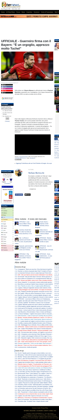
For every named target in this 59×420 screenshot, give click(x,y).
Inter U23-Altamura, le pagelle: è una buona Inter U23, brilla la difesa (36, 360)
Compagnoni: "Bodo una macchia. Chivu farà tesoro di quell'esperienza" (37, 269)
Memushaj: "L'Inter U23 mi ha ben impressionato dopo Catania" (35, 355)
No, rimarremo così (7, 116)
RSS (55, 410)
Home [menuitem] (3, 12)
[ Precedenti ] (7, 183)
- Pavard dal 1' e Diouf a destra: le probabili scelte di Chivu (35, 392)
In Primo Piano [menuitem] (10, 12)
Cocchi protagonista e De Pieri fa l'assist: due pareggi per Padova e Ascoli (38, 366)
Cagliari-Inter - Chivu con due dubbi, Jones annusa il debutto (37, 343)
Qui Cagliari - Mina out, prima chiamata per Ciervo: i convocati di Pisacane (38, 293)
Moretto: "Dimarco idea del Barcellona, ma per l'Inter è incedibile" (35, 356)
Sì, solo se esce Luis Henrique (7, 113)
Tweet (28, 194)
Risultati (7, 121)
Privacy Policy (44, 408)
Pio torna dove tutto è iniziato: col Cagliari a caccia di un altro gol (37, 332)
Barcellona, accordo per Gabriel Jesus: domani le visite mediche (35, 284)
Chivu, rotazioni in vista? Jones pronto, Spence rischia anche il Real (37, 319)
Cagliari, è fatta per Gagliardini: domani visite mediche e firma (34, 287)
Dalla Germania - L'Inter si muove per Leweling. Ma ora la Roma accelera (38, 315)
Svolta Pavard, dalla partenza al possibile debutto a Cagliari (36, 339)
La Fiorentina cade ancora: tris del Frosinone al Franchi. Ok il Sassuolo (37, 388)
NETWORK (26, 410)
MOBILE (51, 410)
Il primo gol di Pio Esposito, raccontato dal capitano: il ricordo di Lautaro (37, 308)
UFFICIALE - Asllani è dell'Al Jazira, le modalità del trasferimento (35, 326)
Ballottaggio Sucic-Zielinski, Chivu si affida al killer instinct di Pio (37, 325)
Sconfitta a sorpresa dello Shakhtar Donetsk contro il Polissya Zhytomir (37, 323)
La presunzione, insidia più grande (27, 347)
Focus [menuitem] (18, 12)
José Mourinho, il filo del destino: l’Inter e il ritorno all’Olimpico (34, 312)
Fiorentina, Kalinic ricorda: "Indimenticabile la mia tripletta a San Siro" (37, 384)
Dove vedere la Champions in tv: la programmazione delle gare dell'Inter (37, 278)
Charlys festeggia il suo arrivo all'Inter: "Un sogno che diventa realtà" (36, 289)
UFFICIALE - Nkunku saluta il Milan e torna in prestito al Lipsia (46, 239)
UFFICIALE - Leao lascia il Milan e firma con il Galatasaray (25, 223)
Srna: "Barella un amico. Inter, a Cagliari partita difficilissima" (34, 286)
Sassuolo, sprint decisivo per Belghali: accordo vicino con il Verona (26, 247)
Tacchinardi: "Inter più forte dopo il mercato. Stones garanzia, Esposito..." (37, 276)
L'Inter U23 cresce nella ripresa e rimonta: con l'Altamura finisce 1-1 (36, 368)
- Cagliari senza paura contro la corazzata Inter (36, 313)
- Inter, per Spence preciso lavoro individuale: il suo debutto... (36, 274)
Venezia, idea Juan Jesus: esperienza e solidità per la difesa (34, 369)
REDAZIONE (32, 410)
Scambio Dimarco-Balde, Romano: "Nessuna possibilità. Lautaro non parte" (38, 330)
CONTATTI (46, 410)
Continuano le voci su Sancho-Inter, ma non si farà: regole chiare (35, 394)
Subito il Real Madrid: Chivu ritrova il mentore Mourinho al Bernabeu (38, 328)
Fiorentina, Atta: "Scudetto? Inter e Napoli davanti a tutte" (33, 401)
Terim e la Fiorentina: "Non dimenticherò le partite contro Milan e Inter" (37, 399)
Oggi (56, 138)
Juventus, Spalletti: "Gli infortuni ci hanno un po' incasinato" (34, 302)
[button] (7, 118)
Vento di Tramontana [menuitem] (47, 12)
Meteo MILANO (7, 186)
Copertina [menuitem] (29, 12)
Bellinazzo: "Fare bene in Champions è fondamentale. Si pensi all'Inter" (37, 397)
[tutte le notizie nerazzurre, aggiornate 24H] (11, 4)
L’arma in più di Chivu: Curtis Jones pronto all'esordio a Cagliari (38, 310)
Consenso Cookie (36, 408)
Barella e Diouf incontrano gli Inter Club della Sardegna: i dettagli (35, 386)
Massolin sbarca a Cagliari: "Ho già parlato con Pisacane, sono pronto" (37, 364)
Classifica (4, 206)
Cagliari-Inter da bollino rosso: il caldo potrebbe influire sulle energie (36, 362)
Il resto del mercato (23, 156)
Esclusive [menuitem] (36, 12)
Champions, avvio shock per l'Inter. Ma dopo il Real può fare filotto (37, 334)
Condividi (19, 194)
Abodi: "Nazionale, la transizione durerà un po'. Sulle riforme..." (35, 379)
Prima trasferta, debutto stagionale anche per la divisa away (34, 306)
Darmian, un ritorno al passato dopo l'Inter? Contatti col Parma (35, 271)
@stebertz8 (32, 158)
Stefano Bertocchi (20, 158)
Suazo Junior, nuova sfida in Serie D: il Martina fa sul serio (33, 375)
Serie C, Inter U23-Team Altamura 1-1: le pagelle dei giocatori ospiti (36, 358)
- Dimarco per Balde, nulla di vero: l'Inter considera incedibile (38, 280)
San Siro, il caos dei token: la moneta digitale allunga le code (34, 295)
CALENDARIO (39, 410)
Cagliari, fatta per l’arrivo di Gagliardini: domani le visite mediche (35, 297)
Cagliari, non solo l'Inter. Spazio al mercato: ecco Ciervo (33, 395)
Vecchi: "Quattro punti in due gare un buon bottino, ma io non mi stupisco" (38, 353)
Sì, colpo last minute (7, 110)
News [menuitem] (23, 12)
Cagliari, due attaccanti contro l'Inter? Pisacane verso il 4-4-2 (34, 300)
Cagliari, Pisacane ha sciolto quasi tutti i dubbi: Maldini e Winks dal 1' (36, 382)
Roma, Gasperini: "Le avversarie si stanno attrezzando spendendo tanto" (37, 282)
